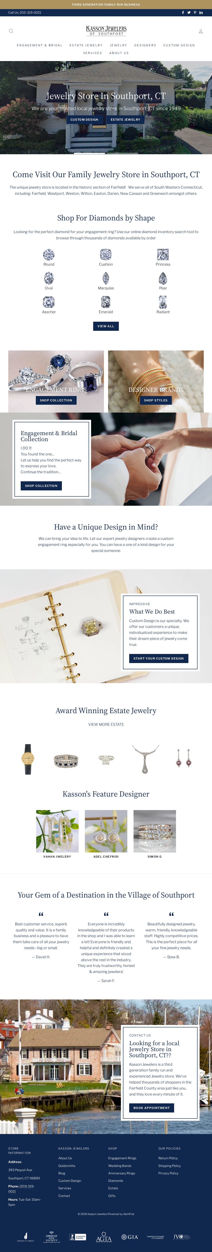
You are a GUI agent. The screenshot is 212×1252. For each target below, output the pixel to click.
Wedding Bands (119, 1166)
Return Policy (168, 1158)
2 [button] (122, 153)
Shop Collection (41, 486)
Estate (113, 1188)
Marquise (106, 288)
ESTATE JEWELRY (126, 119)
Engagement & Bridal (40, 45)
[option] (106, 4)
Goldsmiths (66, 1166)
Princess (163, 264)
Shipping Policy (169, 1166)
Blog (61, 1173)
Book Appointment (152, 1108)
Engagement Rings (122, 1158)
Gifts (112, 1196)
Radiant (163, 312)
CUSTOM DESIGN (85, 119)
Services (92, 53)
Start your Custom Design (159, 658)
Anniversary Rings (121, 1173)
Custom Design (179, 45)
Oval (49, 288)
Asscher (49, 312)
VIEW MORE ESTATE (106, 724)
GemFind (128, 1214)
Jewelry (119, 45)
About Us (119, 53)
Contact (64, 1196)
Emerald (106, 312)
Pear (163, 288)
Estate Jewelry (86, 45)
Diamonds (115, 1181)
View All (106, 326)
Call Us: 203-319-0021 (24, 12)
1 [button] (89, 153)
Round (48, 264)
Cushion (106, 264)
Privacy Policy (168, 1173)
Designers (145, 45)
